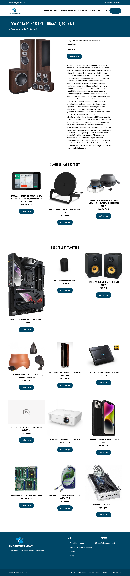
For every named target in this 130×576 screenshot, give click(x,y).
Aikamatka (95, 11)
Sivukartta (117, 572)
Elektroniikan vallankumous (73, 11)
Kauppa (115, 11)
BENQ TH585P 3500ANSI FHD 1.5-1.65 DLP (65, 439)
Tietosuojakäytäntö (103, 572)
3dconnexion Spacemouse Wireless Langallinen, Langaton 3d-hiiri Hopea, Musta (103, 203)
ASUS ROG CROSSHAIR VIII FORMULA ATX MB (26, 319)
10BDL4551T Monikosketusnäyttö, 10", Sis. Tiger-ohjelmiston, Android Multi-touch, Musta (26, 198)
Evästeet (91, 572)
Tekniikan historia (49, 11)
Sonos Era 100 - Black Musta (65, 280)
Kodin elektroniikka (18, 29)
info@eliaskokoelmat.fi (112, 3)
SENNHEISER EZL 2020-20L (103, 504)
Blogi (105, 11)
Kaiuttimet (32, 29)
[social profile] (24, 3)
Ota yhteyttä (81, 572)
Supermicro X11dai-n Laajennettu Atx (26, 495)
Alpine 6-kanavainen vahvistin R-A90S (103, 372)
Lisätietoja (74, 56)
